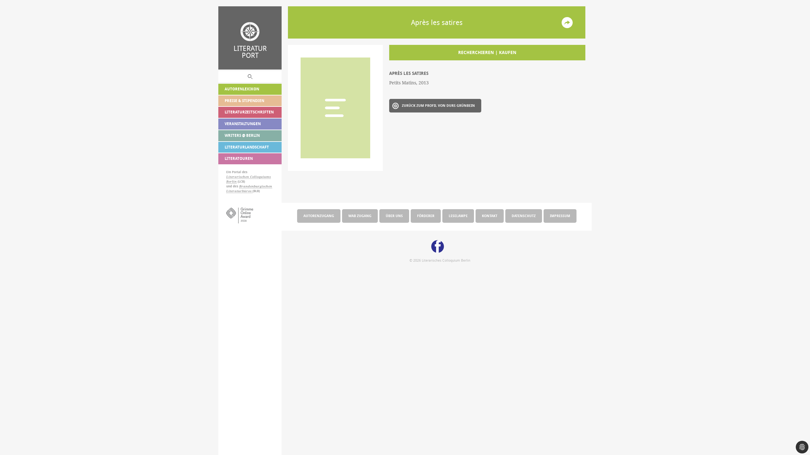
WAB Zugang (359, 215)
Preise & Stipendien (244, 100)
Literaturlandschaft (247, 147)
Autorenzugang (318, 215)
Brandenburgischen (255, 186)
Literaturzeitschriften (249, 112)
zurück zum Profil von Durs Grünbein (438, 105)
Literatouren (239, 158)
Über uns (394, 215)
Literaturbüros (239, 191)
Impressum (560, 215)
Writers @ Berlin (242, 135)
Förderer (425, 215)
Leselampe (458, 215)
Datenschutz (524, 215)
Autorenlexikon (242, 89)
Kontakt (489, 215)
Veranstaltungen (243, 123)
